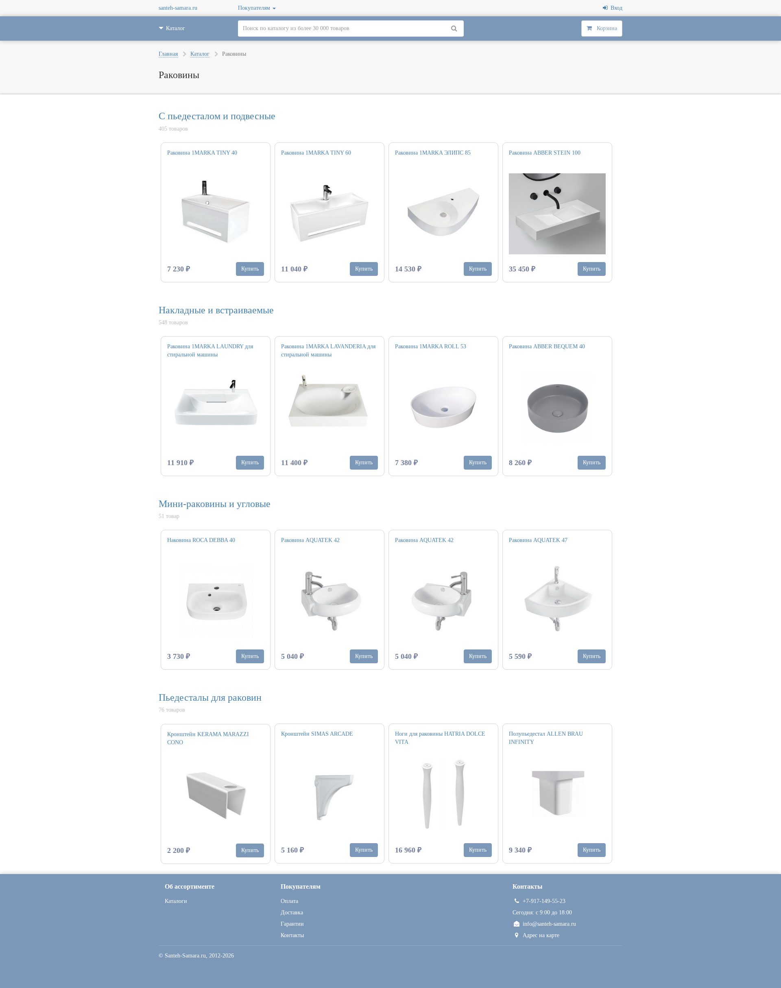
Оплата (289, 901)
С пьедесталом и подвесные (217, 116)
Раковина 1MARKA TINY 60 (316, 153)
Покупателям (255, 8)
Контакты (292, 935)
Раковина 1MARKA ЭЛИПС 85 (433, 153)
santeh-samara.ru (178, 8)
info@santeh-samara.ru (549, 924)
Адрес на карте (541, 935)
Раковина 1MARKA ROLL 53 (430, 346)
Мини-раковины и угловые (215, 503)
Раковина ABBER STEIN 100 (544, 153)
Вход (615, 8)
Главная (168, 54)
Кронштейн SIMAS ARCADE (317, 734)
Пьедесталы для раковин (210, 697)
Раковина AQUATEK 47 (538, 540)
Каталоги (176, 901)
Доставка (292, 912)
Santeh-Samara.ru (185, 956)
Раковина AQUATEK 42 (310, 540)
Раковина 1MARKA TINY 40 (202, 153)
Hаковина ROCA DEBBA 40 (201, 540)
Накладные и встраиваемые (216, 310)
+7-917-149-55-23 (544, 901)
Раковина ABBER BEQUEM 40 (547, 346)
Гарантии (292, 924)
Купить (250, 269)
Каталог (199, 54)
